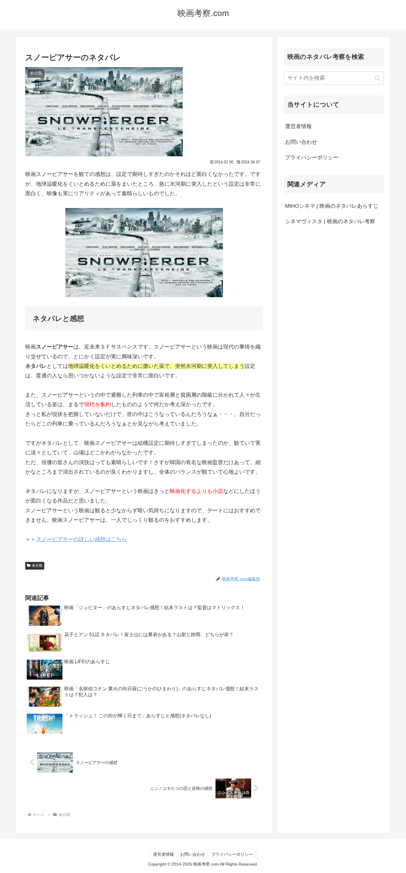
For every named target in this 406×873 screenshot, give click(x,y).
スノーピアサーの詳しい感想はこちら (81, 539)
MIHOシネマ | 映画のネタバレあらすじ (331, 206)
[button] (377, 78)
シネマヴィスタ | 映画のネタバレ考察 (330, 221)
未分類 (37, 565)
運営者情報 (298, 126)
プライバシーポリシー (312, 157)
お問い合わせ (301, 142)
